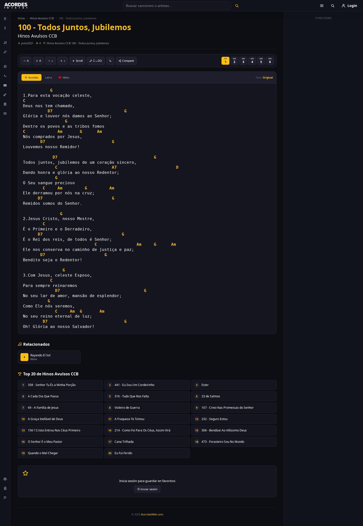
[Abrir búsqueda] (332, 5)
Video (65, 77)
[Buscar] (237, 5)
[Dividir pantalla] (5, 113)
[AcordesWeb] (21, 5)
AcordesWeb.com (152, 514)
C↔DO (97, 60)
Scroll (79, 60)
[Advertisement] (324, 96)
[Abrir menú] (321, 5)
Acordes (33, 77)
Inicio (21, 18)
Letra (48, 77)
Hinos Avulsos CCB (42, 18)
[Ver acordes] (5, 104)
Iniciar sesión (149, 489)
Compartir (128, 60)
